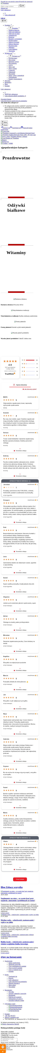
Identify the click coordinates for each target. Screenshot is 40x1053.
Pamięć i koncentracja (15, 79)
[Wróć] (10, 27)
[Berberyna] (5, 142)
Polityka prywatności (15, 997)
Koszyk (11, 978)
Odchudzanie (13, 77)
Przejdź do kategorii (25, 1)
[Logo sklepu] (5, 3)
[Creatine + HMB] (7, 143)
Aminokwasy (13, 35)
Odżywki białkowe (14, 32)
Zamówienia (8, 961)
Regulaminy (8, 990)
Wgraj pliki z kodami (7, 1031)
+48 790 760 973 (10, 1016)
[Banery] (4, 140)
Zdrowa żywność (14, 42)
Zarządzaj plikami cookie (16, 1000)
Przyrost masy (13, 58)
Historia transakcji (14, 983)
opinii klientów (10, 368)
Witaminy (11, 47)
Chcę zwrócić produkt (15, 968)
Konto (5, 125)
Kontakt (7, 86)
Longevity (12, 70)
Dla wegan (12, 60)
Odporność (12, 72)
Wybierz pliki (15, 1033)
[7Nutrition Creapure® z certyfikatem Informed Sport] (18, 133)
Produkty (7, 25)
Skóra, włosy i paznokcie (16, 75)
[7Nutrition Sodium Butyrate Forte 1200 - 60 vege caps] (18, 135)
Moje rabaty (12, 985)
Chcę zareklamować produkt (17, 966)
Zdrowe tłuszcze (14, 44)
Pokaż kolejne (20, 879)
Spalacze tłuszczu (14, 30)
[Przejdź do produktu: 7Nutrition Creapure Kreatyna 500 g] (5, 1045)
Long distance (13, 49)
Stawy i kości (13, 68)
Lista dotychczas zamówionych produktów (14, 101)
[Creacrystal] (5, 131)
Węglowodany (13, 40)
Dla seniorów (13, 63)
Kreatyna (11, 37)
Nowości (7, 81)
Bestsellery (8, 82)
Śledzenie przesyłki (14, 964)
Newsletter (12, 987)
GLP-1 (11, 65)
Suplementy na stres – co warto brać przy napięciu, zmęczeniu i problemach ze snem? (18, 899)
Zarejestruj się (13, 976)
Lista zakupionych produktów (18, 981)
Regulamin (12, 995)
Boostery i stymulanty (15, 39)
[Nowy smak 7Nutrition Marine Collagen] (14, 136)
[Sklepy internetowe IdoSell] (10, 1024)
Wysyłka (11, 992)
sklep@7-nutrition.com (12, 1017)
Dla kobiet (12, 74)
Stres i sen (12, 67)
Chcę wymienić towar (15, 970)
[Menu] (4, 20)
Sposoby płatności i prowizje (17, 993)
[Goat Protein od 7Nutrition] (10, 138)
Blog (6, 84)
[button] (14, 385)
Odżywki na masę (14, 33)
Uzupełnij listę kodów (7, 1037)
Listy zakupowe (6, 89)
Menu (5, 122)
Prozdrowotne (13, 46)
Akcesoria (12, 51)
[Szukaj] (22, 5)
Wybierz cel (8, 53)
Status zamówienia (14, 963)
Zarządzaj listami (6, 99)
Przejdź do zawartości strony (10, 1)
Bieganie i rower (14, 61)
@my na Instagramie (11, 957)
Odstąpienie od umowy (16, 999)
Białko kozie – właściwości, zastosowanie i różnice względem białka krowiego (17, 943)
